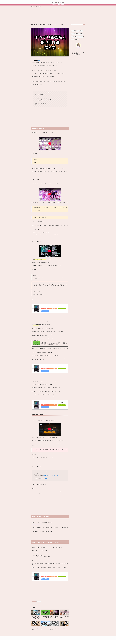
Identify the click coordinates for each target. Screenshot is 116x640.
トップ (60, 637)
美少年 (76, 37)
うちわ (78, 30)
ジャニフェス (77, 39)
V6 (73, 37)
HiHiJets (79, 37)
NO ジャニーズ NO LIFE (58, 2)
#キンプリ (51, 475)
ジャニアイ (73, 33)
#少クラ (58, 475)
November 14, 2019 (43, 478)
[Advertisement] (58, 14)
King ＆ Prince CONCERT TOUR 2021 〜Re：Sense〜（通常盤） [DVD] (52, 402)
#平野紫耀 (44, 475)
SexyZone (81, 30)
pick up (77, 33)
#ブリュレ (55, 475)
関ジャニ (83, 36)
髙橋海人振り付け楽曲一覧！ (40, 94)
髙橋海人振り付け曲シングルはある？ (42, 103)
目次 (58, 637)
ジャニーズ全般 (74, 30)
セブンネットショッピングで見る (62, 308)
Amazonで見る (53, 308)
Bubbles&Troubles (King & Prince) (42, 98)
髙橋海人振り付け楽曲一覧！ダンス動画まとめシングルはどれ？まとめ (47, 104)
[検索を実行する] (84, 24)
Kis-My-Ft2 (79, 36)
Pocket (39, 60)
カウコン (73, 39)
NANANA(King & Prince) (40, 100)
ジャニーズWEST (74, 36)
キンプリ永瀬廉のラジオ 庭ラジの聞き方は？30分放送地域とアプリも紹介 (53, 342)
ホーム (56, 637)
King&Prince (38, 601)
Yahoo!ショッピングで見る (44, 310)
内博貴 (82, 37)
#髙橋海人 (48, 475)
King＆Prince (33, 601)
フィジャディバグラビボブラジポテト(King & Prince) (44, 99)
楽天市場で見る (45, 308)
